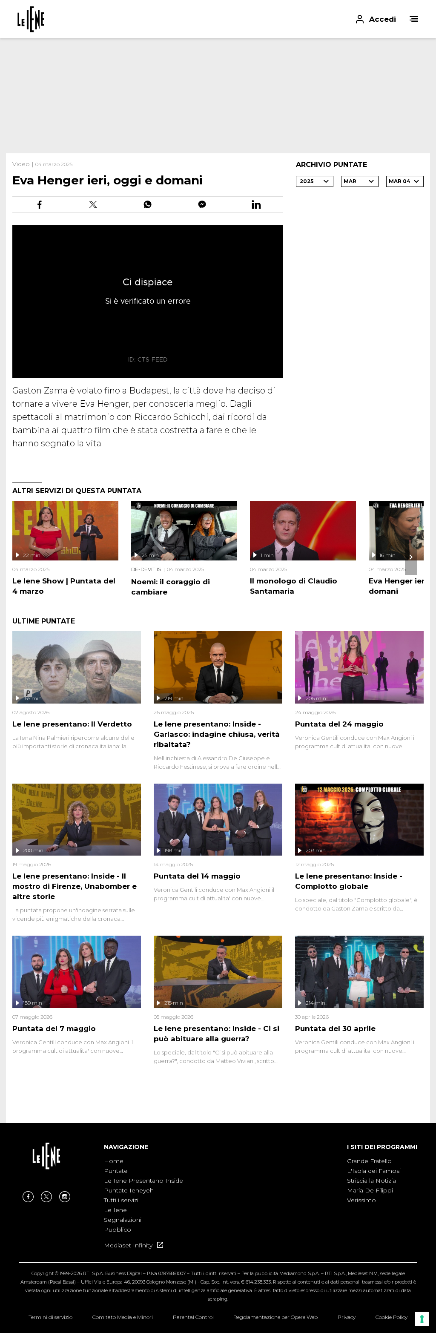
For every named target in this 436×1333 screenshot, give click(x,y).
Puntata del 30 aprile (335, 1028)
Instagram (65, 1196)
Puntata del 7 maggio (54, 1028)
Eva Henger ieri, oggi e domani (107, 180)
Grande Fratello (369, 1161)
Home (113, 1161)
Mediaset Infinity (129, 1245)
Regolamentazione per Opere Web (275, 1317)
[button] (218, 19)
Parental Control (193, 1317)
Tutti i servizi (121, 1200)
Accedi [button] (382, 19)
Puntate (116, 1171)
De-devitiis (146, 569)
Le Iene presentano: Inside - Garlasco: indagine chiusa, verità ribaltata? (217, 734)
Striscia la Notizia (371, 1180)
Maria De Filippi (370, 1190)
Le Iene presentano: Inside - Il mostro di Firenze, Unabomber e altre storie (74, 886)
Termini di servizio (50, 1317)
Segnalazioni (122, 1220)
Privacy (347, 1317)
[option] (143, 1196)
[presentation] (411, 557)
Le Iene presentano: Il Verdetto (72, 724)
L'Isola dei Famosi (374, 1171)
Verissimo (361, 1200)
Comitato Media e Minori (122, 1317)
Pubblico (117, 1229)
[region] (218, 96)
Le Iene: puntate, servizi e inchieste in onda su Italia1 (31, 19)
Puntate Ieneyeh (129, 1190)
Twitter (46, 1196)
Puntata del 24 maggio (339, 724)
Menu (414, 19)
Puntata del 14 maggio (197, 876)
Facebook (28, 1196)
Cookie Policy (391, 1317)
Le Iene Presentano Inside (143, 1180)
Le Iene (115, 1210)
